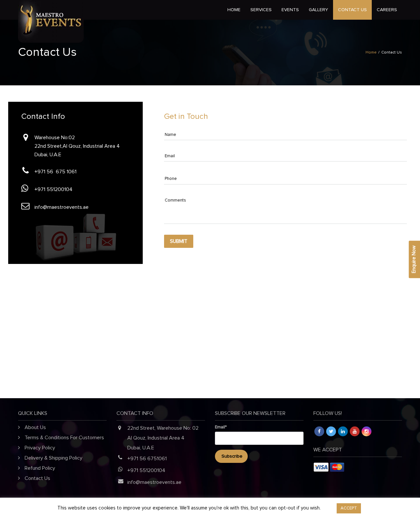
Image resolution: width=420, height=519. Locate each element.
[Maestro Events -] (83, 10)
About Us (35, 427)
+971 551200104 (53, 189)
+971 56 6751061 (147, 458)
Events (290, 10)
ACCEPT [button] (349, 508)
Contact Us (352, 10)
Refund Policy (40, 468)
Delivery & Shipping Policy (53, 458)
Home (234, 10)
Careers (387, 10)
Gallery (318, 10)
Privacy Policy (40, 447)
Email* (221, 427)
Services (261, 10)
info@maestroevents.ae (61, 207)
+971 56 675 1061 (55, 171)
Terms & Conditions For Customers (64, 437)
